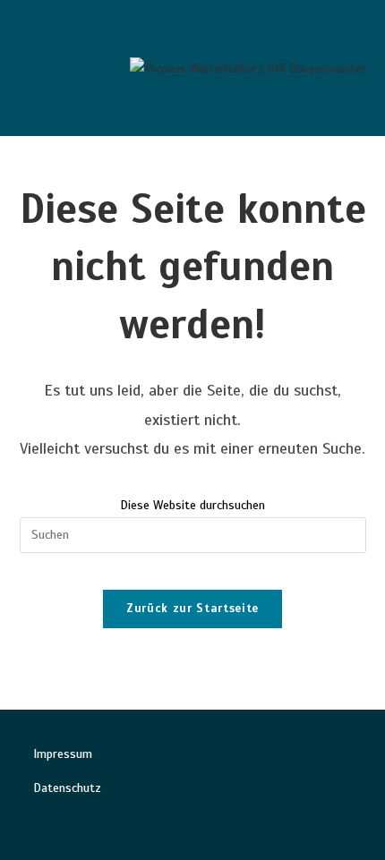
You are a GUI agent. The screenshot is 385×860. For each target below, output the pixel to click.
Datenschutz (67, 788)
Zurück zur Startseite (192, 608)
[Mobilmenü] (34, 68)
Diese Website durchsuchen (192, 505)
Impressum (62, 754)
